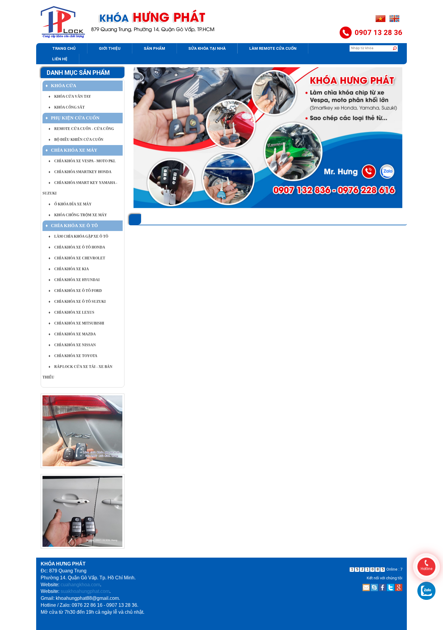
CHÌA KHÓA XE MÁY (71, 150)
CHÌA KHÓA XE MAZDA (72, 334)
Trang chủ (64, 48)
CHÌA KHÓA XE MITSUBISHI (76, 323)
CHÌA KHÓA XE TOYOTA (73, 356)
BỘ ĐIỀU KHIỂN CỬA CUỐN (76, 140)
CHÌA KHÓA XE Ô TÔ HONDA (77, 247)
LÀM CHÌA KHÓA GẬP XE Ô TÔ (78, 236)
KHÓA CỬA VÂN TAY (70, 96)
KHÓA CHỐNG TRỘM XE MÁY (78, 215)
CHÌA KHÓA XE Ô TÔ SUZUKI (77, 301)
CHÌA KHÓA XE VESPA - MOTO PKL (82, 161)
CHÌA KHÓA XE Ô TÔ (72, 225)
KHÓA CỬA (61, 85)
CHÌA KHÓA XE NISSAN (72, 345)
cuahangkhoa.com (80, 584)
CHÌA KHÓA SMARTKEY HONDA (80, 172)
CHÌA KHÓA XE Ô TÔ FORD (75, 291)
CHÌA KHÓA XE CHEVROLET (77, 258)
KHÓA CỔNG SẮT (67, 107)
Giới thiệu (110, 48)
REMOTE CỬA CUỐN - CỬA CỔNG (81, 129)
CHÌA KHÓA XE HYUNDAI (74, 280)
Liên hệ (60, 59)
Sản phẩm (154, 48)
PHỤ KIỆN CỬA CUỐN (72, 118)
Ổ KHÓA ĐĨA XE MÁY (70, 204)
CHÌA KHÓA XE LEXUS (71, 312)
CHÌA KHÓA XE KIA (69, 269)
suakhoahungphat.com (85, 591)
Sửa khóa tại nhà (207, 48)
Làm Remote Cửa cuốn (273, 48)
